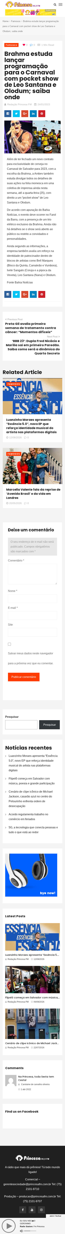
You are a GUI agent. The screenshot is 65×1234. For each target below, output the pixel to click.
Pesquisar (12, 716)
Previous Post (15, 319)
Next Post (52, 336)
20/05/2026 (15, 503)
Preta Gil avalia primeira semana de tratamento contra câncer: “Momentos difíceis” (30, 328)
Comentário (16, 560)
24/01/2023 (44, 104)
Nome (12, 590)
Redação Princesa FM (19, 104)
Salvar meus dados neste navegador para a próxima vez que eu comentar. (30, 658)
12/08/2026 (15, 437)
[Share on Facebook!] (7, 113)
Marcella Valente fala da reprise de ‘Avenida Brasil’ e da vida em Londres (33, 494)
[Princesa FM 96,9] (23, 4)
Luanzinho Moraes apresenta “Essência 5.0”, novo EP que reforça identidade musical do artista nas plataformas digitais (31, 426)
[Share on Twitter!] (16, 113)
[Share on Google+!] (24, 113)
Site (10, 624)
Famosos (15, 21)
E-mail (13, 607)
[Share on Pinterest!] (41, 113)
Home (5, 21)
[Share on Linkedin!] (33, 113)
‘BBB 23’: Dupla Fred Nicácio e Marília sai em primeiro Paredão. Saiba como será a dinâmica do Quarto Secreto (33, 347)
